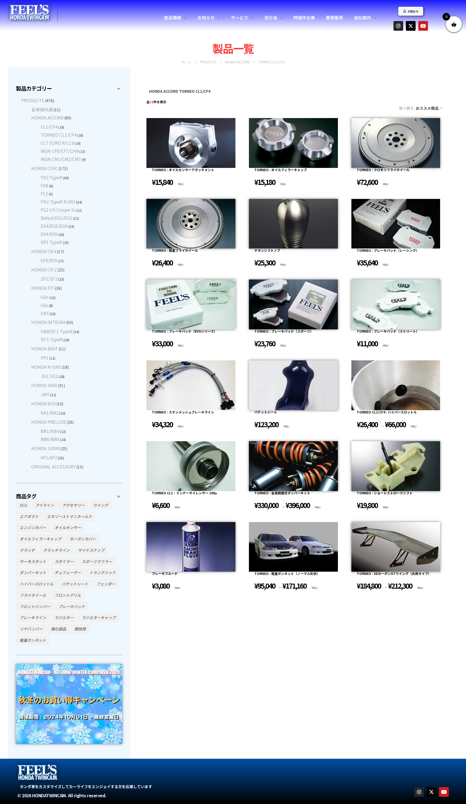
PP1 (45, 357)
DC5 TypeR (52, 339)
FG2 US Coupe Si (58, 209)
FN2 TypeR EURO (58, 201)
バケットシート (75, 583)
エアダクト (29, 516)
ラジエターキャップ (99, 617)
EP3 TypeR (51, 242)
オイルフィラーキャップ (40, 538)
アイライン (44, 505)
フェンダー (106, 583)
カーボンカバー (83, 538)
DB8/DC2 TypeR (57, 331)
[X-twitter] (411, 26)
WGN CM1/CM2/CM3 (61, 159)
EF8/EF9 (49, 260)
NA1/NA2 (50, 412)
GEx (44, 305)
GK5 (45, 313)
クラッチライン (56, 550)
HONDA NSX (43, 403)
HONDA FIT (42, 288)
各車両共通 (42, 109)
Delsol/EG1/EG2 (56, 218)
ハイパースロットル (36, 583)
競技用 (80, 629)
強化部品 (58, 629)
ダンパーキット (33, 572)
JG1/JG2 (49, 376)
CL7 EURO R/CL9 (57, 143)
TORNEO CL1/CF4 (58, 135)
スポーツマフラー (97, 561)
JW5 (45, 394)
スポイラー (63, 561)
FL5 (44, 193)
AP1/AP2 (49, 457)
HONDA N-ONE (46, 367)
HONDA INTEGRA (48, 322)
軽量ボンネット (33, 640)
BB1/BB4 (50, 431)
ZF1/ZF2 (49, 278)
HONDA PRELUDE (48, 422)
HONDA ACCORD (237, 62)
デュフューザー (67, 572)
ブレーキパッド (72, 606)
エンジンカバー (33, 527)
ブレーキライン (33, 617)
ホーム (186, 62)
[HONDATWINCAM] (29, 12)
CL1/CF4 (49, 126)
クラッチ (27, 550)
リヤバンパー (31, 629)
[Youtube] (423, 26)
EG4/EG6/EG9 (54, 226)
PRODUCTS (208, 62)
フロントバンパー (35, 606)
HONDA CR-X (43, 251)
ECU (23, 505)
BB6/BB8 (50, 439)
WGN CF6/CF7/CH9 (59, 151)
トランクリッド (102, 572)
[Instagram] (398, 26)
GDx (45, 297)
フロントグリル (67, 595)
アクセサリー (73, 505)
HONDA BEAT (44, 348)
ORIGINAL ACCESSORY (53, 466)
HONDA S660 (44, 385)
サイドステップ (91, 550)
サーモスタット (33, 561)
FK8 (44, 185)
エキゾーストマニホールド (69, 516)
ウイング (100, 505)
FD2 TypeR (51, 177)
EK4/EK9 (49, 234)
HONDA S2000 (45, 448)
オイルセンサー (67, 527)
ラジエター (63, 617)
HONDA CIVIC (44, 168)
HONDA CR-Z (44, 269)
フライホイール (33, 595)
